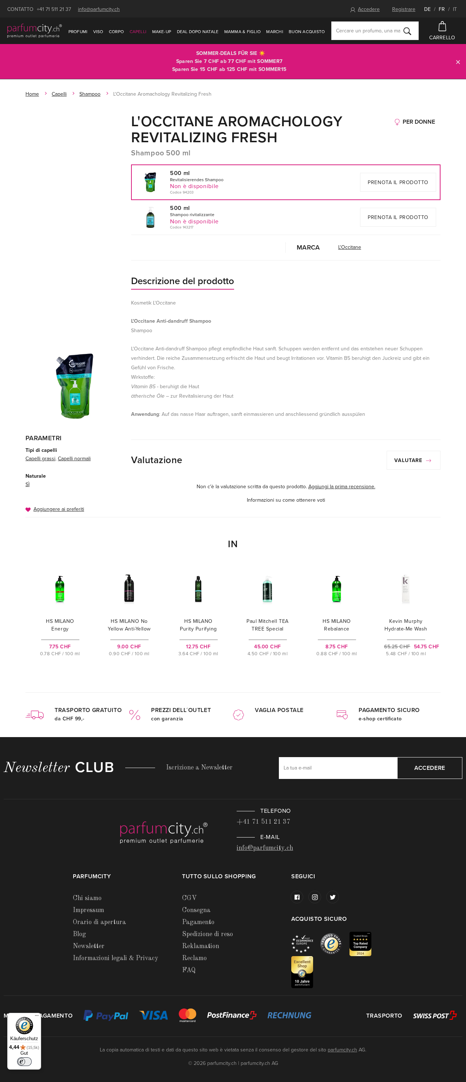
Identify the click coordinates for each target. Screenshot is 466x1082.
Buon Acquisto (307, 31)
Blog (79, 934)
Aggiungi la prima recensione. (341, 487)
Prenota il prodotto (398, 182)
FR (442, 9)
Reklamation (200, 946)
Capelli (138, 31)
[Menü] (36, 1017)
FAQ (189, 970)
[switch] (24, 1061)
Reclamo (194, 958)
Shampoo (89, 94)
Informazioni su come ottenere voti (286, 500)
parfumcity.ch (342, 1050)
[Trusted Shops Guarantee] (335, 943)
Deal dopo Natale (198, 31)
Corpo (116, 31)
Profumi (78, 31)
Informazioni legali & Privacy (115, 958)
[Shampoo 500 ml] (74, 386)
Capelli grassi (40, 459)
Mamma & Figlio (242, 31)
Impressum (88, 910)
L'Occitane (349, 247)
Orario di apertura (99, 922)
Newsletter (88, 946)
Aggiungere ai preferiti (58, 509)
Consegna (196, 910)
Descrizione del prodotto (182, 281)
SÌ (27, 484)
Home (32, 94)
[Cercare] (407, 30)
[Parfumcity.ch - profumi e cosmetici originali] (34, 30)
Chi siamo (87, 898)
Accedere (369, 9)
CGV (189, 898)
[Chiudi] (458, 61)
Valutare (409, 460)
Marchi (274, 31)
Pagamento (198, 922)
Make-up (161, 31)
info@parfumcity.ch (99, 9)
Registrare (403, 9)
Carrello (442, 38)
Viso (98, 31)
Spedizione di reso (207, 934)
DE (427, 9)
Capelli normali (74, 459)
